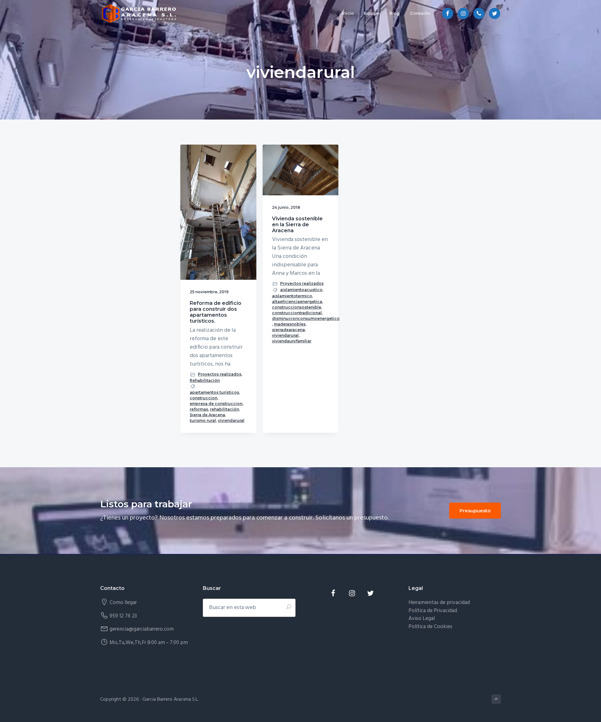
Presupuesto (475, 511)
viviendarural (231, 420)
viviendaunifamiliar (291, 341)
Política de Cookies (430, 626)
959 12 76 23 (123, 616)
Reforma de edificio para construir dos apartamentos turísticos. (215, 312)
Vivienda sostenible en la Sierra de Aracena (297, 224)
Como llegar (123, 602)
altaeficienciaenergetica (297, 301)
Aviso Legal (421, 618)
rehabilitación (224, 409)
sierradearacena (288, 329)
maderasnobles (290, 324)
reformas (199, 409)
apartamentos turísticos (214, 392)
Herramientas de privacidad (439, 602)
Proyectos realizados (219, 374)
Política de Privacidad (432, 611)
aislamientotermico (292, 296)
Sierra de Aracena (207, 414)
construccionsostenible (296, 307)
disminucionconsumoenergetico (306, 318)
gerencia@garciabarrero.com (142, 629)
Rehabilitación (205, 380)
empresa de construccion (216, 403)
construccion (203, 398)
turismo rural (203, 420)
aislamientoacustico (301, 289)
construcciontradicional (297, 312)
